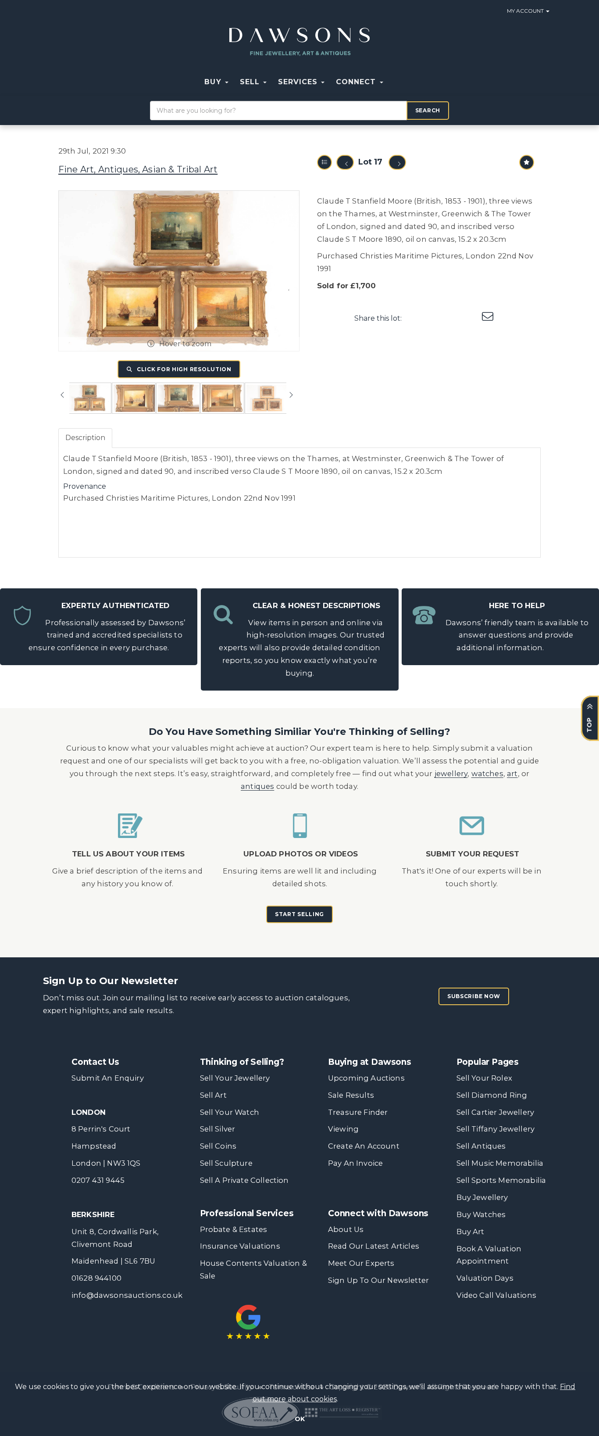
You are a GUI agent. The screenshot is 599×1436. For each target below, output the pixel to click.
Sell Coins (218, 1146)
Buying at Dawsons (369, 1062)
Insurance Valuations (240, 1246)
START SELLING (299, 914)
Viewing (343, 1128)
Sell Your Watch (229, 1112)
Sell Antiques (481, 1146)
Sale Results (351, 1095)
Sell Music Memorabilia (500, 1163)
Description (85, 437)
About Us (346, 1229)
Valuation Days (484, 1278)
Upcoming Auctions (366, 1078)
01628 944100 (96, 1278)
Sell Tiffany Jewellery (495, 1128)
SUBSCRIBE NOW (473, 996)
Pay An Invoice (355, 1163)
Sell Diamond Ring (492, 1095)
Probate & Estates (233, 1229)
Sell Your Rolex (484, 1078)
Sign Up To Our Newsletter (378, 1280)
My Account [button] (526, 10)
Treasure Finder (358, 1112)
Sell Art (213, 1095)
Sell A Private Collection (244, 1180)
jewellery (451, 773)
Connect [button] (357, 82)
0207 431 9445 (98, 1180)
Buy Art (470, 1231)
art (512, 773)
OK (300, 1419)
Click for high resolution (183, 369)
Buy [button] (214, 82)
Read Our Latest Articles (373, 1246)
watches (487, 773)
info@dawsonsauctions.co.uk (126, 1295)
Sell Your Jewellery (235, 1078)
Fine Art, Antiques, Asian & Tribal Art (137, 169)
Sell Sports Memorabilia (501, 1180)
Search (427, 110)
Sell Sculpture (226, 1163)
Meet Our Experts (361, 1263)
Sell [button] (251, 82)
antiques (257, 786)
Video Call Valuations (496, 1295)
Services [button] (299, 82)
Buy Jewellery (482, 1197)
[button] (394, 82)
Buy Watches (481, 1214)
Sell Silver (217, 1128)
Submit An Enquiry (107, 1078)
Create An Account (363, 1146)
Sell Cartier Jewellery (495, 1112)
